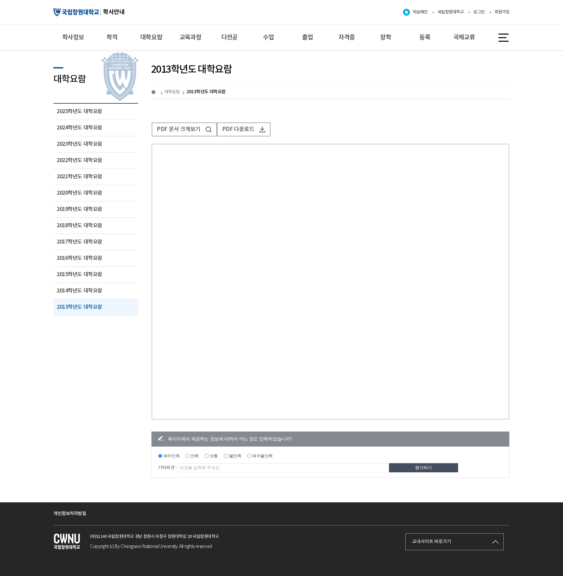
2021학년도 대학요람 (79, 177)
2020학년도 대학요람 (79, 193)
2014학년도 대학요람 (79, 291)
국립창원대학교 (451, 12)
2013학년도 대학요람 (79, 307)
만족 (195, 455)
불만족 (235, 455)
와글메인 (420, 12)
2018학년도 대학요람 (79, 226)
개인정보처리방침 (69, 513)
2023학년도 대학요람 (79, 144)
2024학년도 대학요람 (79, 128)
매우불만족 (262, 455)
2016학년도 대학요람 (79, 258)
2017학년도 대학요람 (79, 242)
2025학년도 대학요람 (79, 111)
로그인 (479, 12)
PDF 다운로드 (238, 129)
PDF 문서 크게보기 (178, 129)
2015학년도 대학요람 (79, 274)
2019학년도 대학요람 (79, 209)
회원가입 (502, 12)
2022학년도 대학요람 (79, 160)
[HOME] (154, 92)
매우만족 (171, 455)
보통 (214, 455)
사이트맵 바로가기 (504, 37)
